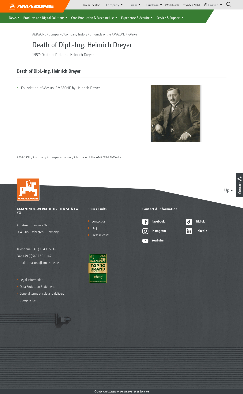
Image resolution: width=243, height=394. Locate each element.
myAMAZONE (192, 4)
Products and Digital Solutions (43, 17)
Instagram (158, 230)
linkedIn (201, 230)
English (213, 4)
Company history (75, 34)
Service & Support (168, 17)
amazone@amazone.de (43, 262)
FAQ (94, 228)
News (13, 17)
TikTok (200, 221)
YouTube (157, 240)
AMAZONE (39, 34)
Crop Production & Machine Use (92, 17)
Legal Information (31, 279)
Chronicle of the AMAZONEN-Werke (113, 34)
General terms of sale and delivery (42, 293)
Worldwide (172, 4)
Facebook (158, 221)
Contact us (99, 221)
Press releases (101, 234)
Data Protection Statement (37, 286)
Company (55, 34)
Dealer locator (91, 4)
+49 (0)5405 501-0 (44, 248)
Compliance (28, 300)
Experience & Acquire (135, 17)
